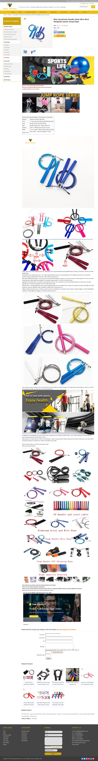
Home (13, 12)
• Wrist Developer (7, 73)
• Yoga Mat (6, 45)
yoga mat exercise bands (35, 714)
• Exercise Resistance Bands (10, 32)
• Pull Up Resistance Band (10, 34)
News (87, 3)
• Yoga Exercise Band (8, 29)
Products (10, 14)
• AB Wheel (6, 68)
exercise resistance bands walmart (87, 714)
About (20, 12)
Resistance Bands (35, 7)
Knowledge (83, 3)
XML (41, 758)
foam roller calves (25, 714)
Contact (84, 12)
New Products (75, 12)
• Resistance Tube (8, 36)
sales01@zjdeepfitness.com (76, 1)
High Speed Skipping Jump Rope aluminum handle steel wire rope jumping (43, 704)
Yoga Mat (50, 7)
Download (92, 3)
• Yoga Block (6, 52)
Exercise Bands (44, 7)
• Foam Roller (7, 54)
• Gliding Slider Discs (8, 63)
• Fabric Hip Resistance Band (10, 39)
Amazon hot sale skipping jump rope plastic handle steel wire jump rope (87, 684)
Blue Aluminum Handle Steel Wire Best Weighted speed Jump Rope (34, 14)
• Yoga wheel (6, 47)
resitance (59, 714)
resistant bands (25, 716)
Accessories (63, 12)
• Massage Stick (7, 66)
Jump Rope (63, 7)
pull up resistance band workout (49, 714)
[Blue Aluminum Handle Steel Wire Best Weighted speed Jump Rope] (25, 55)
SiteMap (37, 758)
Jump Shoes (24, 738)
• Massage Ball (7, 71)
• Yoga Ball (6, 49)
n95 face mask (33, 716)
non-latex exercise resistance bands (70, 714)
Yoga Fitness (42, 12)
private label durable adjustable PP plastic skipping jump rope (29, 704)
